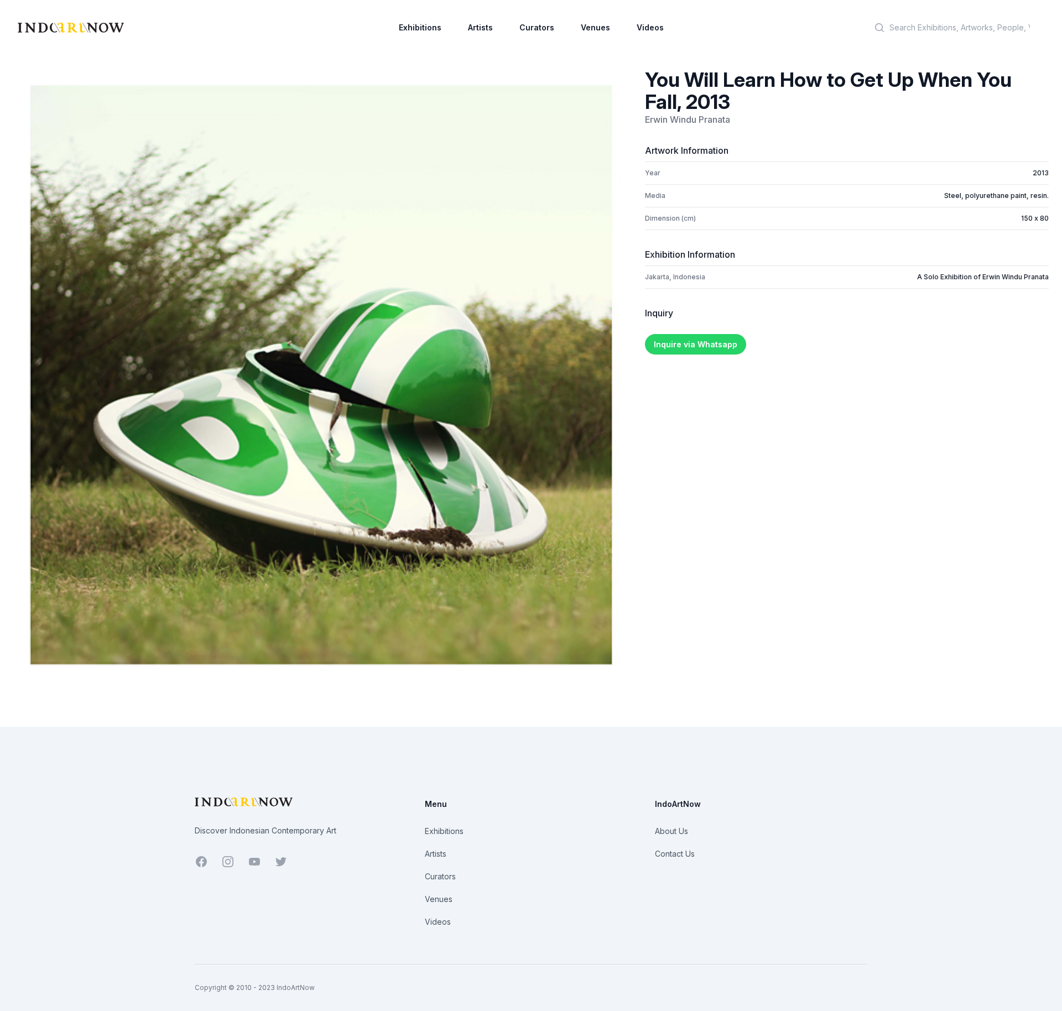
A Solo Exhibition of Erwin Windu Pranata (983, 277)
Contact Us (675, 853)
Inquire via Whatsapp (695, 344)
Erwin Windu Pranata (687, 119)
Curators (536, 27)
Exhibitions (420, 27)
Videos (650, 27)
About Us (671, 831)
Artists (480, 27)
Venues (595, 27)
